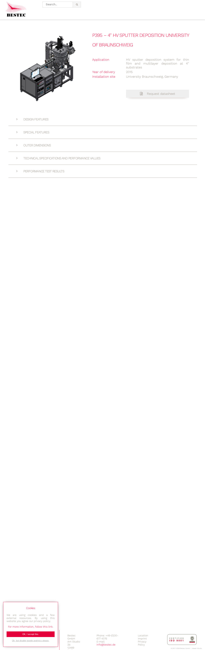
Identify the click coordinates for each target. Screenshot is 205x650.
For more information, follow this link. (30, 626)
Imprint (142, 638)
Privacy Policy (142, 643)
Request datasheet (160, 94)
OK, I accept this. (30, 634)
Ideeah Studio (197, 648)
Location (143, 635)
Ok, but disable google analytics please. (30, 640)
